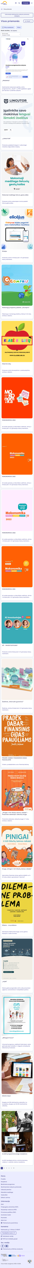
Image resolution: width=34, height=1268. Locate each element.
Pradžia (3, 1179)
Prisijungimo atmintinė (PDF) (9, 1207)
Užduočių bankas (6, 1189)
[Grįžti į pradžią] (2, 9)
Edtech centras (5, 1197)
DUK (2, 1204)
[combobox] (11, 34)
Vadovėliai (4, 1195)
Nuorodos (4, 1217)
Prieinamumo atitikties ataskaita (13, 1249)
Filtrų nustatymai (9, 27)
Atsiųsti (28, 21)
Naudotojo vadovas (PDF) (9, 1209)
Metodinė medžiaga (7, 1192)
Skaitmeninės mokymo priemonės (11, 1187)
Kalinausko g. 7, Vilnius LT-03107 (10, 1229)
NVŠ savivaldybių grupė (10, 1239)
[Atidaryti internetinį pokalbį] (30, 1261)
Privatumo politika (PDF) (8, 1212)
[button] (19, 3)
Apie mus (4, 1220)
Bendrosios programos (8, 1184)
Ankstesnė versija (8, 1236)
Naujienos (4, 1181)
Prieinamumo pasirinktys (10, 1223)
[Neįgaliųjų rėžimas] (15, 3)
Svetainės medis (6, 1215)
